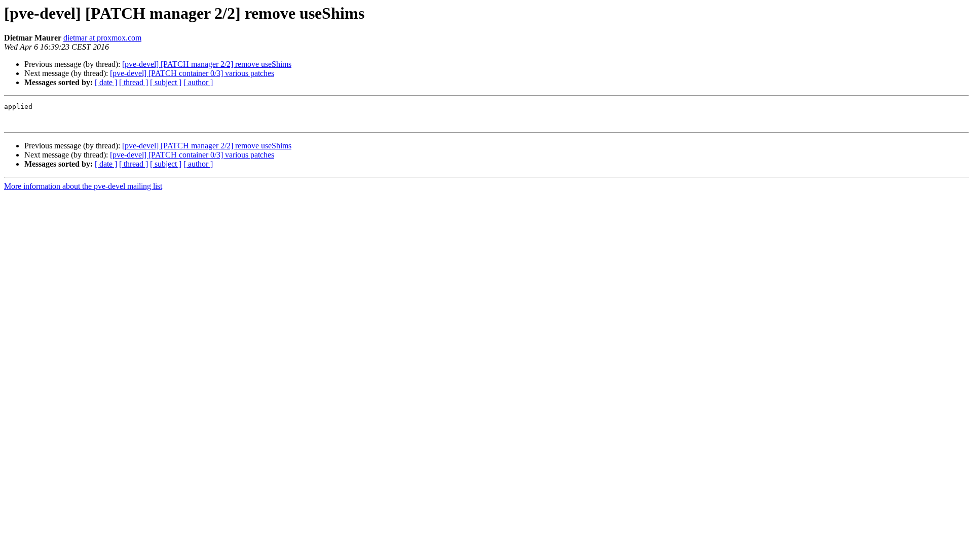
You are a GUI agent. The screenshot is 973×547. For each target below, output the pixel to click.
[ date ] (106, 82)
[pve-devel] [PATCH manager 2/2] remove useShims (206, 64)
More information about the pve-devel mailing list (83, 186)
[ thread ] (133, 82)
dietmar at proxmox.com (102, 37)
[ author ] (198, 82)
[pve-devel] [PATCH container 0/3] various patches (192, 73)
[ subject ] (165, 82)
